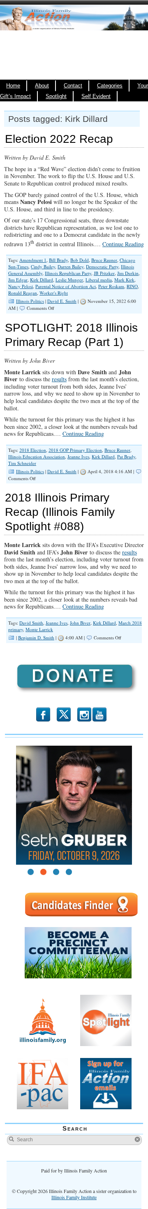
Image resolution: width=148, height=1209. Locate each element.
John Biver (80, 623)
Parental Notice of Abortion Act (65, 286)
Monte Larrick (39, 629)
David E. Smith (61, 301)
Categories (110, 86)
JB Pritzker (104, 273)
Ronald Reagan (22, 293)
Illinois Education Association (36, 456)
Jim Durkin (128, 273)
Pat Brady (126, 456)
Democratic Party (102, 266)
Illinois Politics (30, 301)
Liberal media (99, 280)
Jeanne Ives (78, 456)
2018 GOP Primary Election (75, 450)
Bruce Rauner (104, 260)
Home (13, 86)
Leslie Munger (69, 280)
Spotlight (56, 96)
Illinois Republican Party (68, 273)
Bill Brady (58, 260)
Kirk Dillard (41, 280)
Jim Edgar (18, 280)
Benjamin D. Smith (36, 637)
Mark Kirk (124, 280)
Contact (73, 86)
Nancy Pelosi (20, 286)
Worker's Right (53, 293)
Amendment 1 (32, 260)
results (59, 379)
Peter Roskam (111, 286)
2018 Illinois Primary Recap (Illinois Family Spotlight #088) (60, 512)
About (42, 86)
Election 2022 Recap (59, 139)
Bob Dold (79, 260)
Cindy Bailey (43, 266)
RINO (132, 286)
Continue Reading (123, 244)
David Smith (31, 623)
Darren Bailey (70, 266)
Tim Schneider (22, 463)
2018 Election (32, 450)
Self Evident (96, 96)
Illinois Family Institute (74, 1197)
